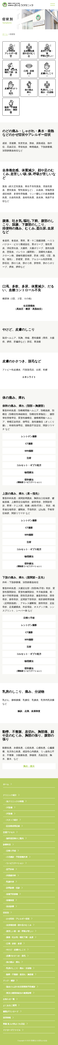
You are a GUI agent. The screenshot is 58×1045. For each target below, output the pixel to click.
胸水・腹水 (29, 766)
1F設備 (9, 807)
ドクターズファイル (11, 1030)
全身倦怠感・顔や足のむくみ (18, 925)
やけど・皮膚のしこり (16, 950)
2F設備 (9, 813)
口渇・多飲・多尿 (14, 943)
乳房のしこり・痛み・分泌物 (18, 968)
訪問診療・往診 (13, 888)
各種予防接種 (12, 894)
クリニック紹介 (10, 795)
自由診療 (10, 906)
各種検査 (10, 900)
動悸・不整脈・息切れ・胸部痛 (19, 974)
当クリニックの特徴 (15, 801)
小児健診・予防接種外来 (17, 857)
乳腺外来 (10, 882)
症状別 (6, 913)
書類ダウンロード (11, 1011)
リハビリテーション (15, 863)
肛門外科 (10, 869)
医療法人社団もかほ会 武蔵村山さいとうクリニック (17, 4)
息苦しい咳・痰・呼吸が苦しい (19, 931)
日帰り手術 (11, 851)
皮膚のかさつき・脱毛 (16, 956)
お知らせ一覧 (9, 999)
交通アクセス (9, 832)
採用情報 (7, 1017)
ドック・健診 (9, 980)
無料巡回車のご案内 (15, 838)
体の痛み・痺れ (13, 962)
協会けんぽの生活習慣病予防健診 (20, 987)
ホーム (5, 34)
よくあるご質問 (10, 1005)
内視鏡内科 (11, 875)
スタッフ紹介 (12, 820)
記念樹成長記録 (13, 826)
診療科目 (7, 844)
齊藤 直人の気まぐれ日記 (14, 1024)
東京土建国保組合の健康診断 (18, 993)
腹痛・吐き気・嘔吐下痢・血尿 (19, 937)
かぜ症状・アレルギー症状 (17, 919)
